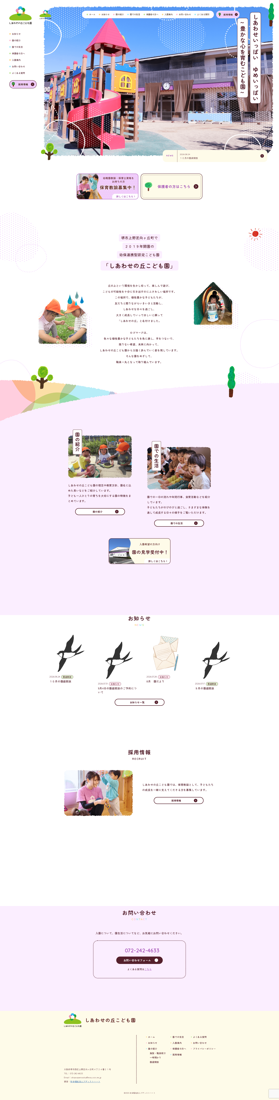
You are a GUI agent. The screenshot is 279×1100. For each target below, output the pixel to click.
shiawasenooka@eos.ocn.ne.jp (86, 1077)
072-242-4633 (142, 950)
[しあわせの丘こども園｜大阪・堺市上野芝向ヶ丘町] (45, 14)
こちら (148, 969)
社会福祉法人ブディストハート (85, 1081)
